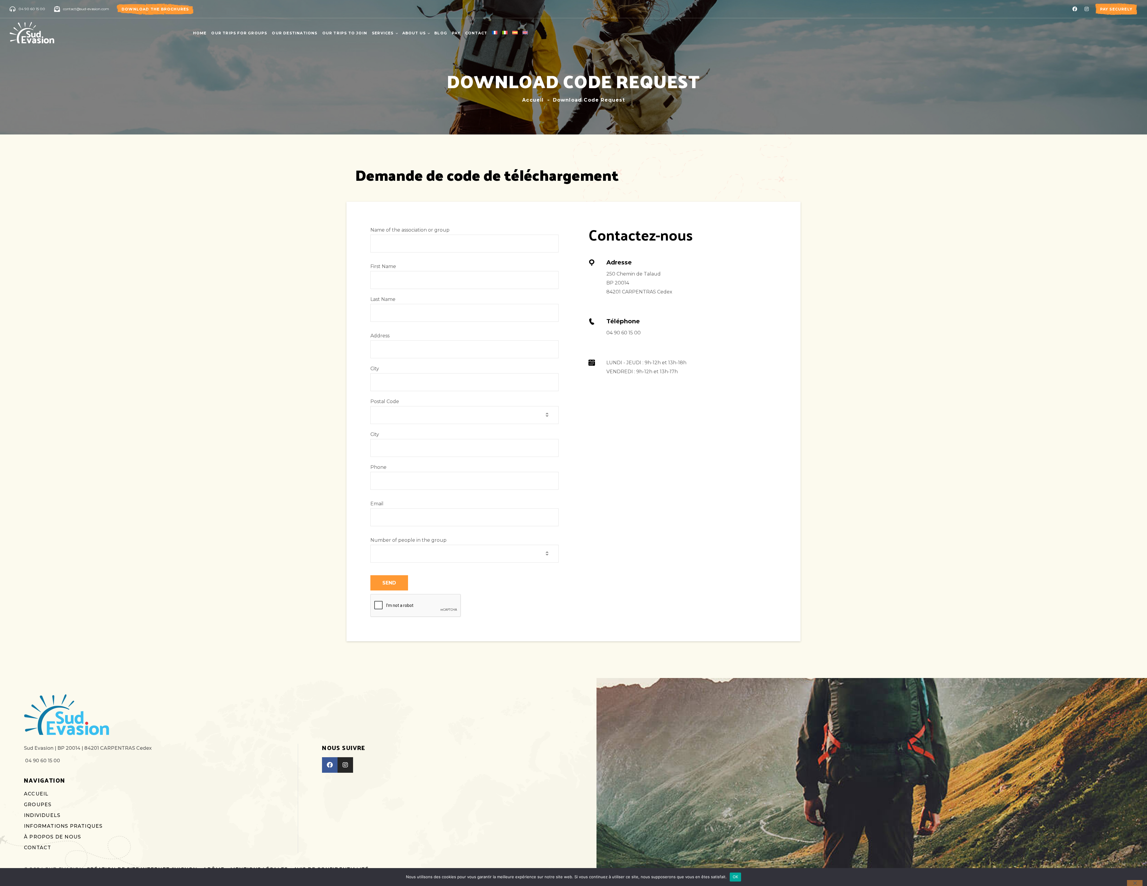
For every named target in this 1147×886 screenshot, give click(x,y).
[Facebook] (1074, 9)
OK (735, 876)
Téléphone (623, 321)
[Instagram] (1086, 9)
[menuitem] (495, 33)
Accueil (533, 100)
